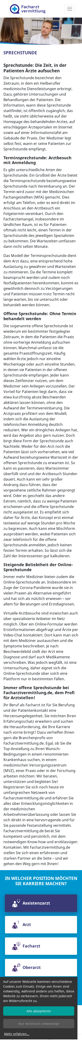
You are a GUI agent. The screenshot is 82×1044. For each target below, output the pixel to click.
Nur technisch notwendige (38, 1023)
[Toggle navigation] (69, 9)
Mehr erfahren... (16, 1034)
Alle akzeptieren (38, 1011)
